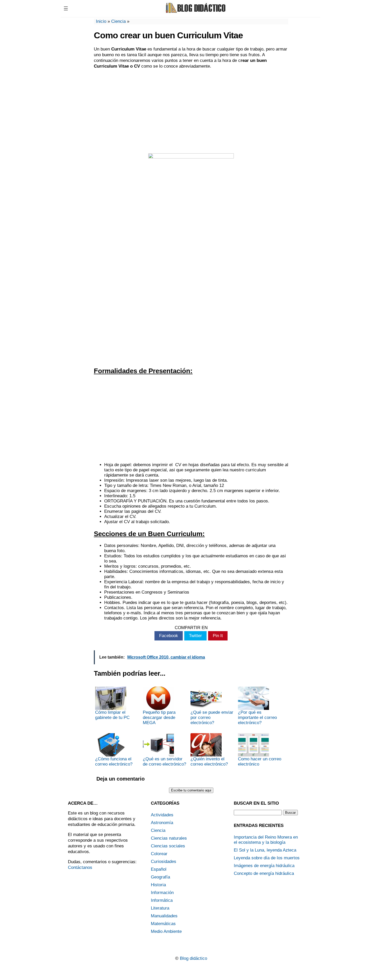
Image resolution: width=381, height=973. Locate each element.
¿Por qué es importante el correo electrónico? (257, 717)
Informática (162, 900)
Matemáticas (163, 923)
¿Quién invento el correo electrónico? (209, 761)
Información (162, 892)
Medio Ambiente (166, 931)
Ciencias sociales (168, 846)
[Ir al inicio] (195, 12)
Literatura (160, 908)
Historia (158, 884)
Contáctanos (80, 867)
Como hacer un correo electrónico (259, 761)
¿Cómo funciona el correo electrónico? (113, 761)
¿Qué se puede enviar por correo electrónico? (211, 717)
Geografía (160, 877)
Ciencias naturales (169, 838)
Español (158, 869)
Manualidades (164, 915)
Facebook (168, 635)
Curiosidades (163, 861)
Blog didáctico (193, 958)
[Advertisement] (191, 110)
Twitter (195, 635)
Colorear (159, 853)
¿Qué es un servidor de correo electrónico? (164, 761)
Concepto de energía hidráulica (264, 873)
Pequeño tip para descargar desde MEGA (159, 717)
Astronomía (162, 822)
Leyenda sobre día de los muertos (267, 857)
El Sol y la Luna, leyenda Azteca (265, 850)
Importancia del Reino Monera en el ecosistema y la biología (266, 840)
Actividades (162, 814)
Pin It (218, 635)
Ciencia (118, 21)
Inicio (101, 21)
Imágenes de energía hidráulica (264, 865)
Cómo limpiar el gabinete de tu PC (112, 715)
